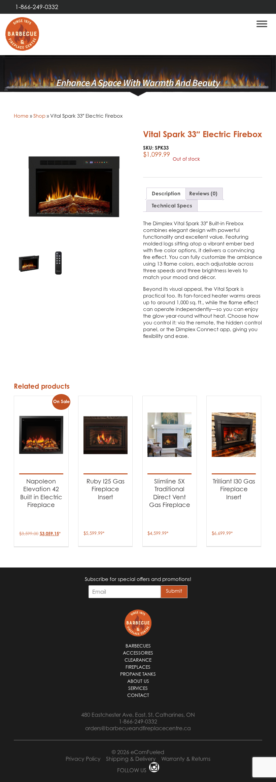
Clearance (138, 660)
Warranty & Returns (185, 758)
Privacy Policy (83, 758)
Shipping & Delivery (131, 758)
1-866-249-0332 (36, 6)
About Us (138, 681)
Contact (138, 695)
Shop (39, 116)
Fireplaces (138, 667)
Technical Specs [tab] (172, 205)
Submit (174, 591)
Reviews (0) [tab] (203, 193)
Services (138, 688)
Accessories (138, 653)
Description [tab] (166, 193)
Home (21, 116)
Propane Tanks (138, 674)
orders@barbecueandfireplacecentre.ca (138, 728)
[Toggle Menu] (261, 24)
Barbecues (138, 646)
